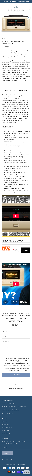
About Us (4, 422)
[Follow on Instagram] (7, 459)
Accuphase (5, 38)
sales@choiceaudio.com (13, 410)
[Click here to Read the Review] (6, 248)
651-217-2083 (14, 315)
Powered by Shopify (21, 464)
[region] (16, 386)
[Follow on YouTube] (11, 459)
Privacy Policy (23, 370)
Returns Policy (6, 430)
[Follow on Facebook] (2, 459)
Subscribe (7, 453)
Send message (16, 375)
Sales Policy (5, 424)
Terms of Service (7, 427)
